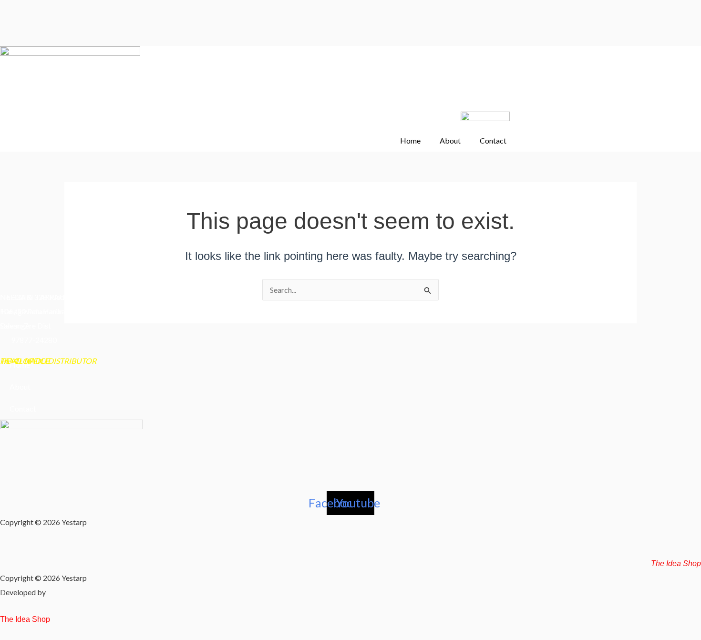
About (450, 140)
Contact (493, 140)
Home (410, 140)
